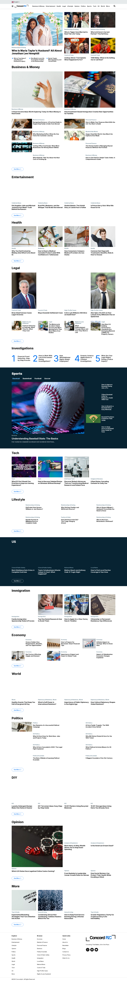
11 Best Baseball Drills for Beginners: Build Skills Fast (107, 397)
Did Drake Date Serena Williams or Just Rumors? (34, 508)
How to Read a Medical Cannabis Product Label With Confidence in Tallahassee (49, 253)
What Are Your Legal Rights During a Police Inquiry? (107, 358)
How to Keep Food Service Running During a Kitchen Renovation (74, 916)
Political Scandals (38, 755)
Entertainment (15, 942)
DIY (13, 803)
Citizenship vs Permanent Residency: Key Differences (101, 620)
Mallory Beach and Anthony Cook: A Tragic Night (75, 571)
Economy (28, 639)
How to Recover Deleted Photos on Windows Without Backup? (50, 482)
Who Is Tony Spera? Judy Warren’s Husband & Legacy (20, 60)
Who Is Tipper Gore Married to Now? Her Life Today (76, 33)
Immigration (15, 616)
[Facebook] (92, 949)
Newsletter (65, 945)
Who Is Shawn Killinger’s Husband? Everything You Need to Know (105, 509)
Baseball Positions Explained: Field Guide (108, 418)
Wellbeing (41, 248)
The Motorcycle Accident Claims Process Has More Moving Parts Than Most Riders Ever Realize (55, 328)
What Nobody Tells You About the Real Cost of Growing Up (46, 158)
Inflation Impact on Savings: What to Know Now (105, 643)
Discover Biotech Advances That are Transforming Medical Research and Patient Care (76, 483)
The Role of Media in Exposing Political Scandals (46, 759)
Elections (39, 948)
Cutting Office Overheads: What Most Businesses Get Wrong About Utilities (46, 146)
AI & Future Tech (69, 479)
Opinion (14, 868)
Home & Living (42, 912)
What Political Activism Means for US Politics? (98, 748)
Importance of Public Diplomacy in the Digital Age (76, 703)
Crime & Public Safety (18, 567)
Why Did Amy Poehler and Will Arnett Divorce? (70, 508)
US (12, 971)
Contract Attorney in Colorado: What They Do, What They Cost (28, 328)
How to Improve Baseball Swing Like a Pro (107, 386)
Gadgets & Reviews (97, 479)
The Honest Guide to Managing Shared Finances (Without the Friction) (99, 146)
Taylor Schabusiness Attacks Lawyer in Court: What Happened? (49, 572)
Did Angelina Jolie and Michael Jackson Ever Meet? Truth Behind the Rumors (23, 207)
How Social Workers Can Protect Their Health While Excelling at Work (101, 875)
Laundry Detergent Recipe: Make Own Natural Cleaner (22, 807)
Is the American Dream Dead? (102, 846)
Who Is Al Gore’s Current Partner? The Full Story (100, 33)
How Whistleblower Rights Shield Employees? (65, 358)
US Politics (89, 723)
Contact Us (65, 951)
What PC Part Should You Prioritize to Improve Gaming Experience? (23, 483)
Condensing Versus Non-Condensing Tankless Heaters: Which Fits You (49, 916)
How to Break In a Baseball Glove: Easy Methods (108, 407)
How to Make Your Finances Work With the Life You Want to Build (100, 123)
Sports (13, 955)
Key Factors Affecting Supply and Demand (33, 655)
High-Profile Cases (70, 310)
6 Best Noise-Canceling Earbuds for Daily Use (100, 482)
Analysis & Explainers (71, 843)
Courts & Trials (69, 55)
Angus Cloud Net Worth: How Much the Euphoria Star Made (99, 135)
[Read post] (22, 124)
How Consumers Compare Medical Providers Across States (74, 253)
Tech (13, 479)
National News (68, 567)
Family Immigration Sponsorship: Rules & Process (23, 620)
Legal (50, 322)
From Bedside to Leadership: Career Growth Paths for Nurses (76, 874)
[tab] (16, 378)
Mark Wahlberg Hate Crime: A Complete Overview (23, 571)
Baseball (14, 435)
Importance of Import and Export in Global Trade (70, 655)
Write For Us (65, 958)
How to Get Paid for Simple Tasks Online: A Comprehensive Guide (100, 158)
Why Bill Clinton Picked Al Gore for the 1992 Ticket (99, 737)
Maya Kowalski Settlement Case (50, 313)
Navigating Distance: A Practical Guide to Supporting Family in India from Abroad (47, 123)
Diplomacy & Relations (45, 699)
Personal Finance (91, 119)
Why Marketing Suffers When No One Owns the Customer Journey (46, 135)
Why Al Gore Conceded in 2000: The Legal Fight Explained (47, 748)
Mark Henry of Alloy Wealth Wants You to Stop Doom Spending (74, 847)
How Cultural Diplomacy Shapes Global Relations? (103, 703)
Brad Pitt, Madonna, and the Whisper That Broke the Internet (50, 206)
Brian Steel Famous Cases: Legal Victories (22, 314)
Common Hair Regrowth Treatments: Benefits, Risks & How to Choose (102, 253)
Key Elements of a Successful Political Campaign (46, 726)
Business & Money (17, 109)
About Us (65, 942)
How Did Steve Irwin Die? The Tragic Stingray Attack (69, 521)
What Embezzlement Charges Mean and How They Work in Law (81, 329)
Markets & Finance (38, 119)
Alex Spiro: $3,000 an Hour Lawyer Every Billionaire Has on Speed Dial (103, 314)
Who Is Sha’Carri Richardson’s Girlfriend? (105, 520)
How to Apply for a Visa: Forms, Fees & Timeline (76, 620)
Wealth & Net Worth (92, 131)
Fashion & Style (66, 517)
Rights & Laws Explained (26, 322)
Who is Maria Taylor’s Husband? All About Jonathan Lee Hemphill (37, 52)
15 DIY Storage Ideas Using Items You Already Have (101, 807)
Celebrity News (16, 203)
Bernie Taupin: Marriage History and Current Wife (54, 60)
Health (14, 248)
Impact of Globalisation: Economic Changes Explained (105, 655)
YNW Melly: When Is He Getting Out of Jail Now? (103, 59)
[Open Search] (114, 6)
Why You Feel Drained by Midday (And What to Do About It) (23, 253)
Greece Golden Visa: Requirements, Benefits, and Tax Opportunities (34, 643)
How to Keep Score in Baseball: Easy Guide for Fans (108, 429)
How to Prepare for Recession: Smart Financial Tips (70, 643)
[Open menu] (12, 6)
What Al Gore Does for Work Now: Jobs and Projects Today (46, 737)
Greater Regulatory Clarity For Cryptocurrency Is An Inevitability (102, 916)
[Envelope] (96, 949)
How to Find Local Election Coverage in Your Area (101, 571)
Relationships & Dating (19, 47)
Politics (35, 723)
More (18, 974)
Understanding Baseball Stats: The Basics (35, 438)
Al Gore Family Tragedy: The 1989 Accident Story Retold (97, 726)
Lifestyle (14, 945)
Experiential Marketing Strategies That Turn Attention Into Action (23, 916)
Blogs (64, 948)
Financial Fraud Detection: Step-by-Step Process (24, 358)
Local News (94, 567)
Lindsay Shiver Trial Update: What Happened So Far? (75, 59)
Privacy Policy (66, 955)
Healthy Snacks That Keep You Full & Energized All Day (23, 703)
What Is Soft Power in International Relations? (47, 703)
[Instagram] (87, 949)
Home (64, 939)
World (13, 699)
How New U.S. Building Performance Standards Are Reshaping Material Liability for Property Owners (108, 329)
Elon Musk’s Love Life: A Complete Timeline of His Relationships (37, 60)
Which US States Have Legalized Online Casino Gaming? (33, 871)
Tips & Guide (15, 912)
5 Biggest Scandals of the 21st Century (99, 758)
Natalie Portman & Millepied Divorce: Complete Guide (32, 521)
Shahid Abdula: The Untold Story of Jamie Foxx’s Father (75, 206)
